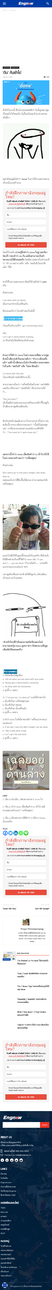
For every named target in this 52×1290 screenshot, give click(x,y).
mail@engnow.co (23, 1154)
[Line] (26, 833)
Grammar (12, 10)
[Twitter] (10, 833)
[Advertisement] (26, 39)
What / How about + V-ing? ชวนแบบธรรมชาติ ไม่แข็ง (31, 1013)
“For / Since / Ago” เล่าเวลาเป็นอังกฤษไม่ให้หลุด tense (33, 987)
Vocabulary (15, 67)
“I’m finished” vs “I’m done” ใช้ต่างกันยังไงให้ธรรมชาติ (32, 962)
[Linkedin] (15, 833)
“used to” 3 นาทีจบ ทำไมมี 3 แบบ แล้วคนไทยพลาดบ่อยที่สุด (33, 1026)
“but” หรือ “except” (42, 908)
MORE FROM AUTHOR (23, 953)
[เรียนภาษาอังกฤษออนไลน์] (26, 3)
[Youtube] (21, 1160)
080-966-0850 (22, 1151)
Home (5, 10)
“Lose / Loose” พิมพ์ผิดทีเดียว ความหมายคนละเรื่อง (32, 974)
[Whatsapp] (21, 833)
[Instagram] (7, 1160)
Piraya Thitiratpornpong (32, 929)
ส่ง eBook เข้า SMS (26, 245)
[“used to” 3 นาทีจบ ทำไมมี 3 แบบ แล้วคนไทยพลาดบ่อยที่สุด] (9, 956)
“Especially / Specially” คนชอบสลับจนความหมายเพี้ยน (31, 1000)
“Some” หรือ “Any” (9, 908)
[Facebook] (5, 833)
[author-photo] (26, 925)
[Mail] (16, 1160)
